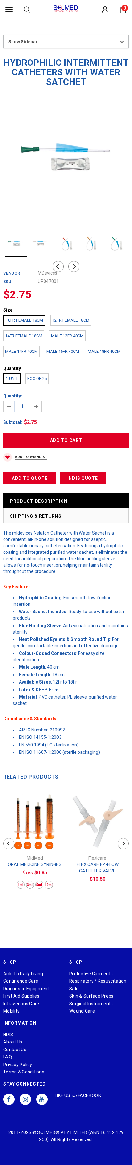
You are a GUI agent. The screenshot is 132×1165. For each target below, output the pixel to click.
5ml (39, 885)
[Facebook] (9, 1099)
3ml (30, 885)
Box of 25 (37, 378)
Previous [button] (58, 266)
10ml (49, 885)
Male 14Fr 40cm (21, 351)
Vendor (11, 273)
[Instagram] (25, 1099)
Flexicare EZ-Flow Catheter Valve (98, 867)
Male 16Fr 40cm (62, 351)
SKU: (7, 281)
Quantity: (12, 395)
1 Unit (12, 378)
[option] (66, 158)
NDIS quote (83, 478)
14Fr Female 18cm (23, 335)
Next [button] (73, 266)
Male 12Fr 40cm (67, 335)
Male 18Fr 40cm (104, 351)
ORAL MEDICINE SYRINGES (35, 864)
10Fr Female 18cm (24, 320)
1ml (20, 885)
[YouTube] (42, 1099)
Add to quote (29, 478)
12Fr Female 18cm (70, 320)
